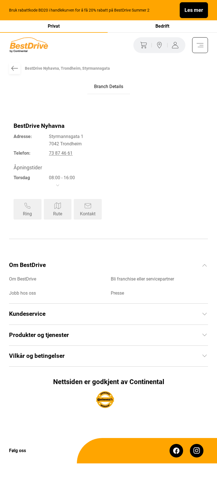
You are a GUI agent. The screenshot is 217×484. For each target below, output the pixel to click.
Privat (54, 26)
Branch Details (108, 86)
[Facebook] (176, 450)
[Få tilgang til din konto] (176, 45)
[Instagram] (196, 450)
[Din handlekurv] (142, 45)
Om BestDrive (22, 279)
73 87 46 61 (61, 153)
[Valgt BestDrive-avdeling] (159, 45)
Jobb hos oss (22, 293)
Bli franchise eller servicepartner (142, 279)
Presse (117, 293)
